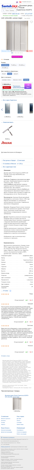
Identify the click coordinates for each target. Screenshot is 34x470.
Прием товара (20, 424)
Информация (21, 428)
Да (26, 300)
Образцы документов (5, 446)
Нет (31, 300)
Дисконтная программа (6, 432)
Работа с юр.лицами (21, 434)
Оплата (18, 420)
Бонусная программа (6, 430)
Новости (3, 424)
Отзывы (3, 422)
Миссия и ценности (5, 418)
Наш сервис (20, 416)
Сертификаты (20, 430)
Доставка (19, 418)
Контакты (3, 420)
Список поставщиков (21, 432)
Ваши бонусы (5, 428)
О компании (4, 416)
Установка (19, 422)
